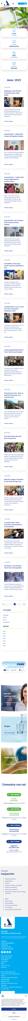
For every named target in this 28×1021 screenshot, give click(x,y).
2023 (4, 638)
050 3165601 (14, 842)
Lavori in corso (5, 965)
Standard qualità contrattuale (9, 977)
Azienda (3, 941)
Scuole (4, 620)
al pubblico (14, 56)
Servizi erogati (8, 901)
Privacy (3, 975)
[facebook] (2, 952)
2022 (4, 641)
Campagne (5, 615)
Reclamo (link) (5, 981)
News (2, 963)
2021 (4, 643)
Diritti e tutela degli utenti (8, 972)
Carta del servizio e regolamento (10, 974)
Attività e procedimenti (11, 887)
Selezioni (7, 883)
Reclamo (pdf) (5, 979)
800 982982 (15, 809)
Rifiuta (14, 1013)
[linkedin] (10, 952)
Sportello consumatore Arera (9, 983)
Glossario (4, 967)
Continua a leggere (8, 121)
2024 (4, 636)
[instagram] (5, 952)
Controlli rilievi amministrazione (13, 909)
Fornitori (4, 945)
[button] (26, 996)
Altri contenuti (8, 907)
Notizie (5, 617)
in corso (14, 34)
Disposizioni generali (10, 879)
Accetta (14, 1009)
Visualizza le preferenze (14, 1016)
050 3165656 (14, 825)
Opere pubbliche (9, 903)
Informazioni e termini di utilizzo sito (11, 987)
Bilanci (6, 899)
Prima (3, 604)
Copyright (4, 985)
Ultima (24, 604)
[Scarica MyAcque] (22, 3)
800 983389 (15, 795)
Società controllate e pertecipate (13, 885)
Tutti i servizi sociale (10, 764)
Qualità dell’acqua (6, 958)
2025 (4, 633)
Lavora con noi (6, 947)
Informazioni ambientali (11, 905)
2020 (4, 645)
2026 (4, 631)
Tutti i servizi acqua (9, 733)
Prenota (14, 45)
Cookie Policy (14, 1019)
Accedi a (14, 67)
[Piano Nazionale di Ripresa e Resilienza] (14, 667)
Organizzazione (9, 881)
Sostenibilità (6, 622)
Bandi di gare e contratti (11, 889)
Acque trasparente (7, 943)
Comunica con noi (7, 949)
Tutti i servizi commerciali (11, 702)
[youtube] (7, 952)
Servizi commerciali (6, 956)
